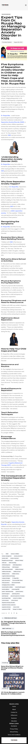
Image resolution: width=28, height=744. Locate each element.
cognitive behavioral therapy (8, 576)
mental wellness (5, 589)
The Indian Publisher (7, 42)
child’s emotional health (7, 569)
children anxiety (15, 573)
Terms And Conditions (14, 734)
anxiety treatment (14, 558)
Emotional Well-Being (17, 580)
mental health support (20, 587)
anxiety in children (15, 553)
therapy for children (17, 609)
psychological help (6, 598)
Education (14, 721)
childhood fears (17, 571)
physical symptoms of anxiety (17, 595)
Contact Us (14, 712)
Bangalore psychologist (7, 560)
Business (14, 718)
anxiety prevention (18, 556)
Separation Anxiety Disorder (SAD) (12, 122)
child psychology (6, 567)
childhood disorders (6, 571)
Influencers (14, 715)
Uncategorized (6, 14)
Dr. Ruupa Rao (5, 115)
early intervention (6, 580)
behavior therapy (19, 560)
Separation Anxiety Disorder (8, 602)
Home (14, 706)
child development (6, 564)
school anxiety (5, 600)
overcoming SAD (15, 589)
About (14, 709)
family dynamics (5, 582)
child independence (17, 564)
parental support (6, 593)
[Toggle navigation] (22, 5)
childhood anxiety (19, 569)
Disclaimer (14, 726)
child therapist (15, 567)
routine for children (17, 598)
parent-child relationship (7, 591)
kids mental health (16, 582)
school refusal (14, 600)
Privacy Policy (14, 729)
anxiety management (6, 556)
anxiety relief (5, 558)
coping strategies (6, 578)
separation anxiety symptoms (9, 604)
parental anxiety (19, 591)
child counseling (12, 562)
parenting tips (5, 595)
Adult (7, 553)
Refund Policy (14, 732)
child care (4, 562)
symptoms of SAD (6, 609)
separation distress (6, 607)
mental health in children (7, 587)
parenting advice (16, 593)
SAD (9, 135)
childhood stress (5, 573)
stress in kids (16, 607)
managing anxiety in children (8, 584)
